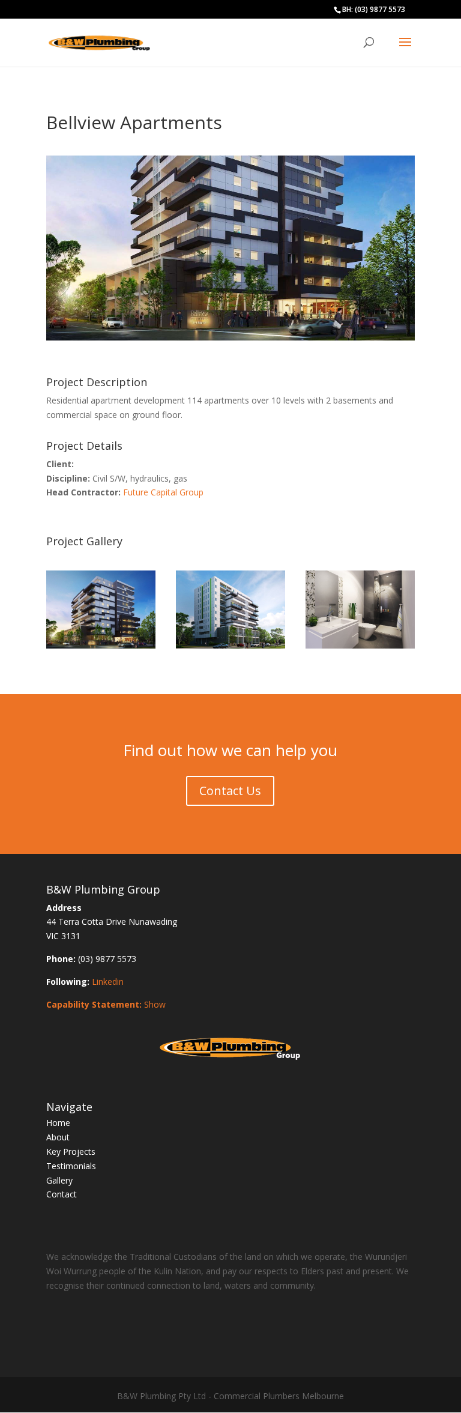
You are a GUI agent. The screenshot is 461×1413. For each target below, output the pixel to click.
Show (155, 1004)
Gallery (59, 1180)
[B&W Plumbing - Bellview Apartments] (100, 648)
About (58, 1137)
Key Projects (70, 1151)
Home (58, 1122)
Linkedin (108, 981)
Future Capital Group (163, 492)
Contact (61, 1194)
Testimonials (71, 1166)
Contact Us (230, 790)
